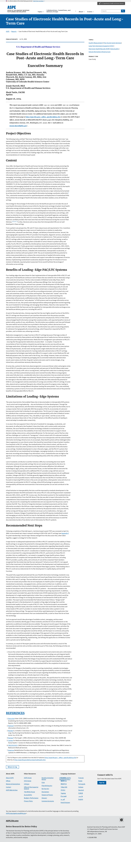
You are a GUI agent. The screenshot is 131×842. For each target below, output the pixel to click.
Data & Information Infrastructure (99, 52)
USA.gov (26, 784)
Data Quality (115, 49)
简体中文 (64, 784)
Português (81, 784)
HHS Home (27, 781)
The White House (29, 792)
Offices (8, 781)
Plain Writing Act (47, 786)
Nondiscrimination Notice (47, 779)
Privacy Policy (28, 801)
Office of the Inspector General (31, 788)
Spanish (63, 778)
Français (81, 778)
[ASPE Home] (18, 9)
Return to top (12, 767)
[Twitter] (121, 820)
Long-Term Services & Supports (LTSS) (101, 46)
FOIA (43, 783)
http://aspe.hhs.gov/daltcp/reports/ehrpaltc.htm (30, 760)
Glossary (44, 798)
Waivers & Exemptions (13, 784)
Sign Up (101, 783)
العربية (63, 799)
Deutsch (81, 790)
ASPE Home (28, 778)
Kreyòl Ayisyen (65, 802)
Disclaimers (45, 792)
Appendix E (65, 533)
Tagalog (63, 793)
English (80, 799)
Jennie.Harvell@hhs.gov (18, 126)
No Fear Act (45, 789)
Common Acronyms (48, 801)
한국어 (63, 790)
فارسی (80, 796)
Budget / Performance (31, 798)
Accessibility (28, 795)
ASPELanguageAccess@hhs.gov (16, 813)
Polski (80, 781)
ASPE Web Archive (11, 790)
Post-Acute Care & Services (112, 43)
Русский (63, 796)
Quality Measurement (96, 43)
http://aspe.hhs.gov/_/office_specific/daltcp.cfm (43, 117)
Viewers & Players (47, 795)
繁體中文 (64, 781)
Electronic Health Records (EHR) (99, 49)
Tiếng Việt (64, 787)
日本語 (80, 793)
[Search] (123, 11)
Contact (8, 787)
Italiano (80, 787)
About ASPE (10, 778)
